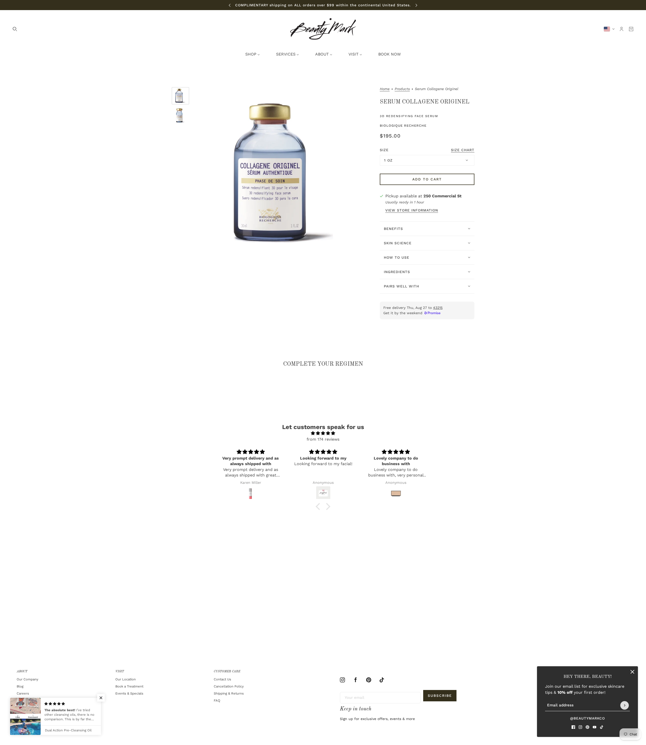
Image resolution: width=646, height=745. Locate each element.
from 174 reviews (323, 439)
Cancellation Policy (229, 686)
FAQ (217, 700)
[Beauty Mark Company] (323, 29)
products (402, 89)
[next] (416, 5)
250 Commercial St (442, 196)
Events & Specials (129, 693)
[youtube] (594, 727)
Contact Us (222, 679)
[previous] (229, 5)
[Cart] (631, 29)
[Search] (15, 29)
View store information (411, 210)
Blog (20, 686)
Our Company (27, 679)
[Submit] (624, 705)
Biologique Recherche (403, 125)
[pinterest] (587, 727)
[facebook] (573, 727)
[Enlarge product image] (283, 173)
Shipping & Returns (229, 693)
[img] (323, 433)
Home (385, 89)
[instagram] (580, 727)
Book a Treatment (129, 686)
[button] (319, 506)
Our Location (125, 679)
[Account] (621, 29)
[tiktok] (601, 727)
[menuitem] (252, 54)
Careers (23, 693)
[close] (632, 671)
